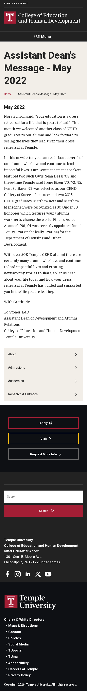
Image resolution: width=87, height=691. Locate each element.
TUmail (13, 657)
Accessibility (18, 663)
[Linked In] (27, 574)
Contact (14, 632)
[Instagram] (17, 574)
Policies (14, 638)
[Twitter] (37, 574)
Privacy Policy (19, 675)
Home (8, 94)
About (12, 354)
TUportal (15, 650)
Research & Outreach (23, 394)
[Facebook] (7, 574)
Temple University (16, 3)
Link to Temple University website (30, 602)
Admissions (16, 367)
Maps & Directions (23, 626)
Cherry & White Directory (24, 619)
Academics (16, 381)
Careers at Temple (23, 669)
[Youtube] (48, 574)
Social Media (18, 644)
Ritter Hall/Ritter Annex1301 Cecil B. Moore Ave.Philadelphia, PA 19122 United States (32, 556)
